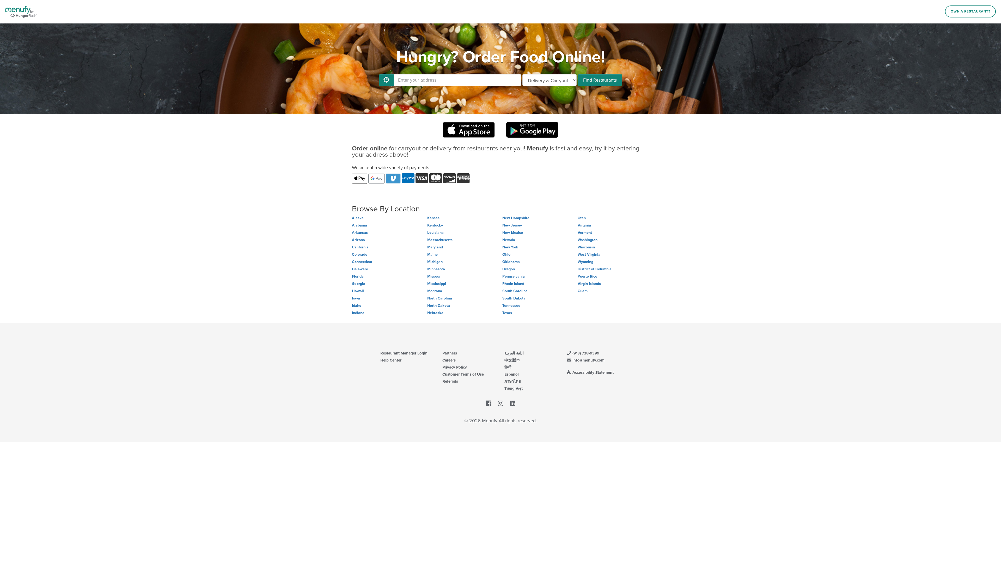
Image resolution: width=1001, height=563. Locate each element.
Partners (449, 353)
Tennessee (511, 305)
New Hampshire (515, 218)
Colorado (359, 254)
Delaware (360, 269)
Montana (434, 291)
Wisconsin (586, 247)
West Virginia (589, 254)
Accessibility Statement (592, 372)
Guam (583, 291)
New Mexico (512, 232)
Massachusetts (440, 240)
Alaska (358, 218)
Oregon (508, 269)
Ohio (506, 254)
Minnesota (436, 269)
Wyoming (585, 262)
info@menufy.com (588, 360)
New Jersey (512, 225)
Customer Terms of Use (463, 374)
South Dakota (514, 298)
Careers (449, 360)
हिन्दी (507, 367)
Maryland (435, 247)
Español (511, 374)
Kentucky (435, 225)
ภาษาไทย (512, 381)
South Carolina (515, 291)
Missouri (434, 276)
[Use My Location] (386, 80)
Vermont (585, 232)
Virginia (584, 225)
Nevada (508, 240)
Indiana (358, 313)
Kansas (433, 218)
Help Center (390, 360)
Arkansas (360, 232)
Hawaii (358, 291)
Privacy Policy (454, 367)
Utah (582, 218)
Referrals (450, 381)
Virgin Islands (589, 284)
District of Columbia (595, 269)
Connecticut (362, 262)
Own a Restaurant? (970, 11)
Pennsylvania (513, 276)
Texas (507, 313)
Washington (587, 240)
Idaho (356, 305)
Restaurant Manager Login (404, 353)
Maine (432, 254)
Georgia (358, 284)
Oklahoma (511, 262)
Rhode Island (513, 284)
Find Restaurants (600, 80)
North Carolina (439, 298)
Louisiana (435, 232)
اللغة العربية (514, 353)
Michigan (435, 262)
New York (510, 247)
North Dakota (438, 305)
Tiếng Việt (513, 388)
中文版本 (512, 360)
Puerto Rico (587, 276)
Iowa (356, 298)
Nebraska (435, 313)
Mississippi (436, 284)
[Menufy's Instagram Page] (500, 404)
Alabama (359, 225)
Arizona (358, 240)
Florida (358, 276)
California (360, 247)
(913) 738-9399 (585, 353)
